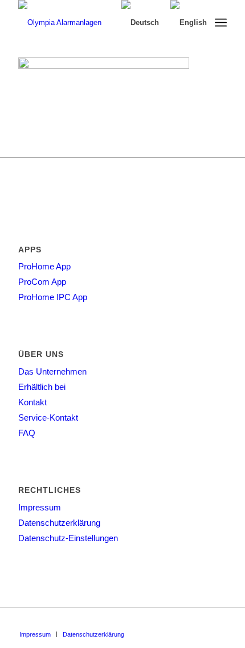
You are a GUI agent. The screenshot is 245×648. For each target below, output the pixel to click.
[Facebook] (201, 622)
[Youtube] (218, 622)
